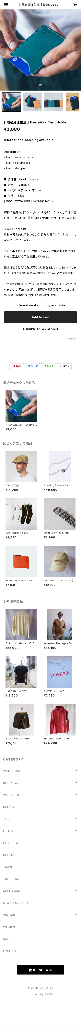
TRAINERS (10, 867)
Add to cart (41, 317)
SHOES (8, 855)
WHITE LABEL (12, 771)
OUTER (8, 831)
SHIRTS (8, 807)
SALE (6, 939)
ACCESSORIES (13, 891)
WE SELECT (11, 795)
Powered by (36, 994)
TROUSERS (11, 879)
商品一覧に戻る (40, 970)
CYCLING (9, 951)
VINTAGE (9, 915)
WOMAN (9, 927)
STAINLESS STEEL (16, 903)
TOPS (7, 819)
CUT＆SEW (10, 843)
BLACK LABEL (12, 783)
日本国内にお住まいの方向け (40, 329)
